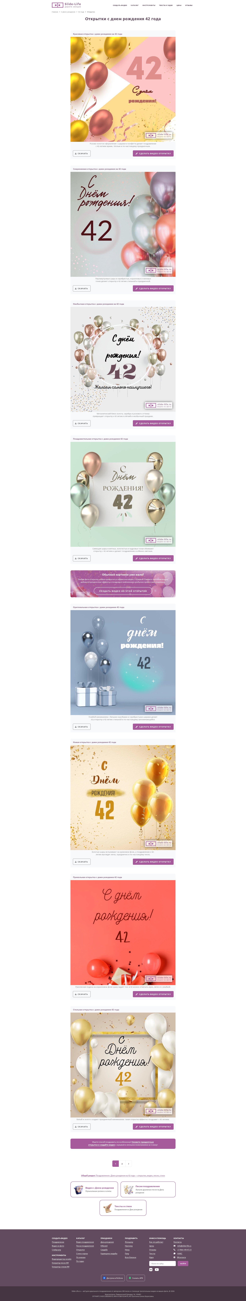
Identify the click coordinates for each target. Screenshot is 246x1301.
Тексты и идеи (166, 5)
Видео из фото (58, 1246)
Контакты (178, 1242)
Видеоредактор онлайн (61, 1259)
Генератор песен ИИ (60, 1263)
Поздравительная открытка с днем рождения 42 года (100, 438)
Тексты (152, 1253)
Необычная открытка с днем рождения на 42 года (98, 304)
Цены (179, 5)
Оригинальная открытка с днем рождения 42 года (98, 607)
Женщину (129, 1242)
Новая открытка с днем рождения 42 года (94, 742)
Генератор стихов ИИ (60, 1266)
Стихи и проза (82, 1253)
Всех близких (130, 1257)
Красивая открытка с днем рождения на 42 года (97, 34)
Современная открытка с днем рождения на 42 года (99, 169)
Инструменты (148, 5)
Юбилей (104, 1246)
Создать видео (120, 5)
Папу (127, 1253)
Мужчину (129, 1246)
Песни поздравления (85, 1246)
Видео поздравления (85, 1242)
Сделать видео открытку (155, 153)
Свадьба (104, 1249)
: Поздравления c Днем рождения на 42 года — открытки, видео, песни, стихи (123, 1175)
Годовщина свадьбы (109, 1253)
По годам (80, 1261)
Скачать (83, 153)
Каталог (135, 5)
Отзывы (189, 5)
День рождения (107, 1242)
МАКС (179, 1253)
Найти (183, 1263)
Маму (127, 1249)
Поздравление (58, 1242)
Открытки (80, 1249)
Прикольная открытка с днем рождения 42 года (97, 877)
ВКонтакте (181, 1257)
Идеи (151, 1257)
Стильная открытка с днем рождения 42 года (96, 1009)
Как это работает (156, 1242)
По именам (80, 1257)
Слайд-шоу (56, 1249)
